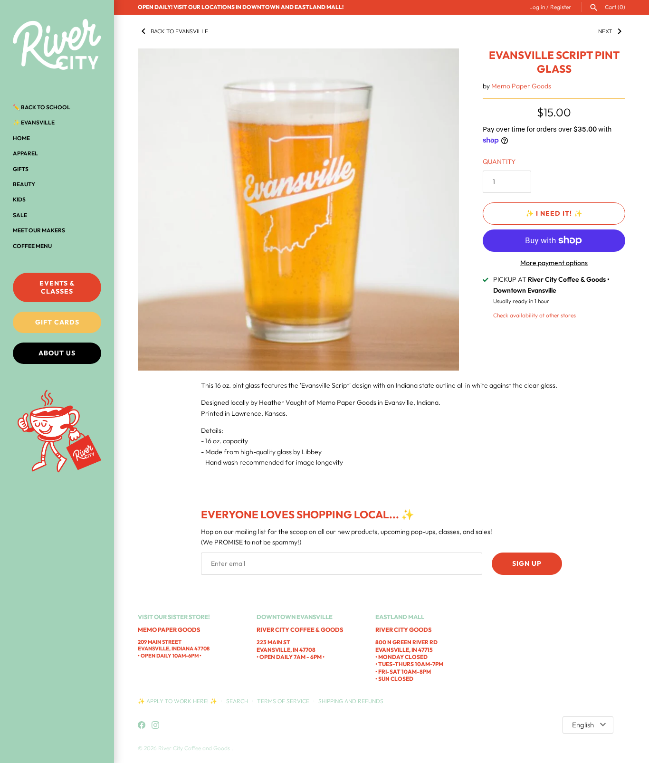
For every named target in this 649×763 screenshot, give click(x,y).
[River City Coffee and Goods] (57, 45)
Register (560, 6)
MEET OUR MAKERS (39, 230)
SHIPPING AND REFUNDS (350, 701)
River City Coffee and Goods (194, 748)
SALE (20, 215)
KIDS (19, 199)
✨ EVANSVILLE (34, 122)
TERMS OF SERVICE (283, 701)
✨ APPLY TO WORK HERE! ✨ (178, 701)
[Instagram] (155, 725)
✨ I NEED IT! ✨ (553, 213)
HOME (21, 138)
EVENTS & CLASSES (57, 287)
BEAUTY (24, 184)
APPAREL (25, 153)
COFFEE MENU (32, 245)
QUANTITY (499, 161)
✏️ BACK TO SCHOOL (41, 107)
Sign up (527, 563)
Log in (537, 6)
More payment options (554, 262)
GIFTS (21, 168)
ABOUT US (57, 353)
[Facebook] (141, 725)
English (583, 724)
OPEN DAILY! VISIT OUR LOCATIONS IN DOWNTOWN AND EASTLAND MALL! (241, 6)
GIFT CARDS (57, 322)
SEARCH (237, 701)
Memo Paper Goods (521, 86)
